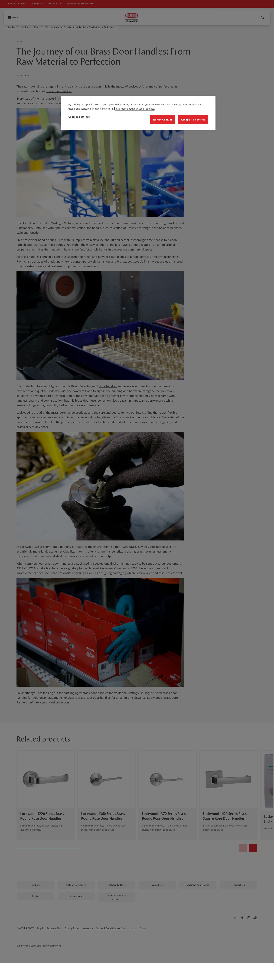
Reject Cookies (162, 119)
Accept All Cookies (193, 119)
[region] (138, 113)
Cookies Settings (79, 116)
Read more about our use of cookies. (135, 108)
